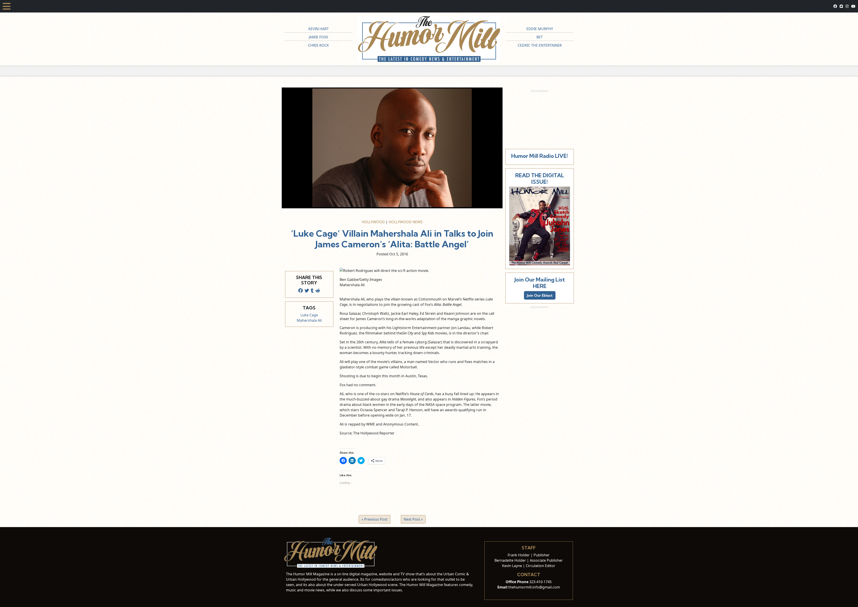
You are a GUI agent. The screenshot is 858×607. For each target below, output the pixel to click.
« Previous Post (374, 519)
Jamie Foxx (318, 37)
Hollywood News (406, 221)
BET (539, 37)
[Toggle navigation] (7, 6)
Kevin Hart (318, 28)
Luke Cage (309, 315)
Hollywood (373, 221)
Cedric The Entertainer (540, 45)
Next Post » (413, 519)
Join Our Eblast (540, 295)
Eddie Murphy (539, 28)
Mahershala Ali (309, 320)
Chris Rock (318, 45)
